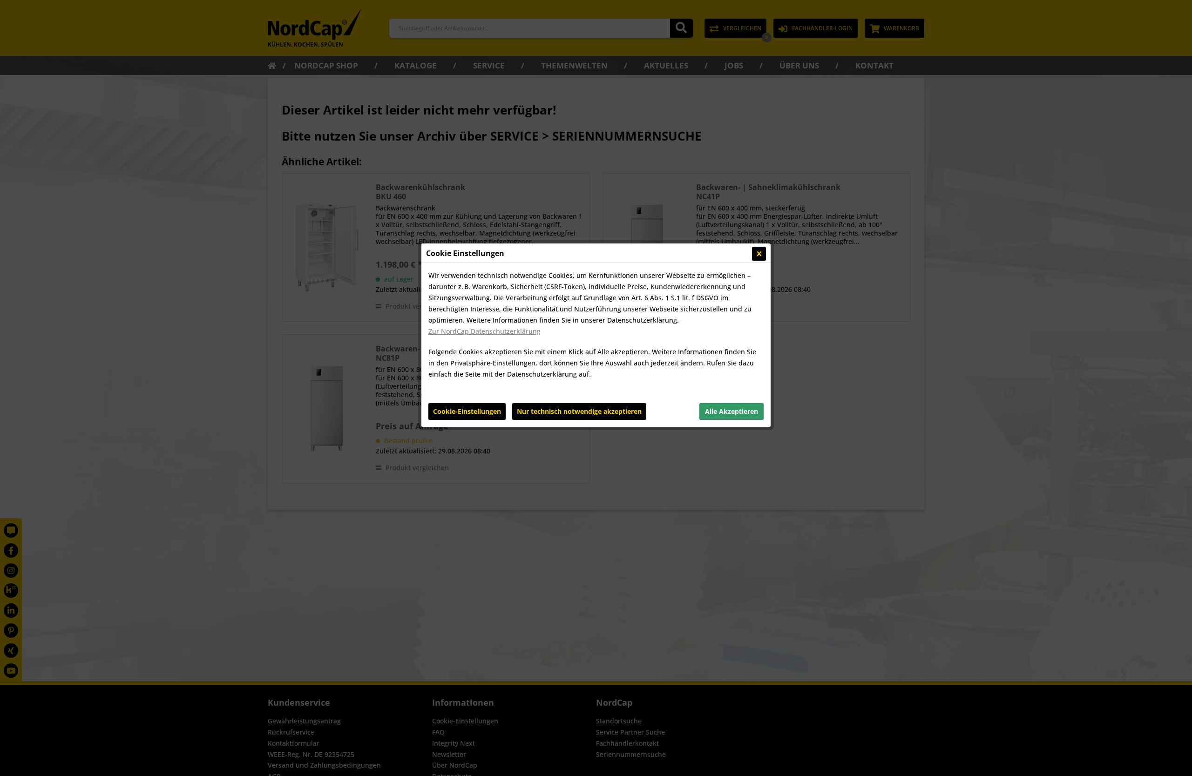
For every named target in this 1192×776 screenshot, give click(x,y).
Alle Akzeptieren (731, 411)
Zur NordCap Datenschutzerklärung (484, 331)
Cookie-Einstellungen (467, 411)
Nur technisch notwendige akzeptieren (579, 411)
